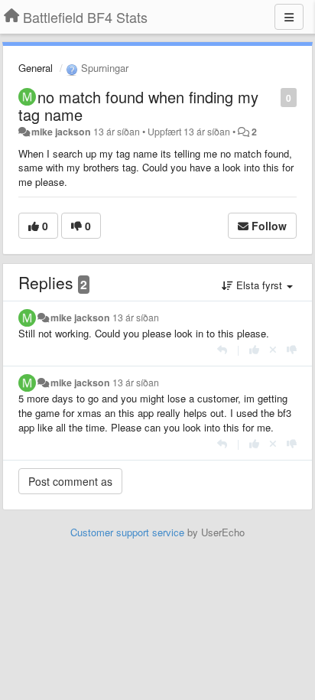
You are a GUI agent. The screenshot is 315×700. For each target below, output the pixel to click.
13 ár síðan (135, 317)
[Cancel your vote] (273, 349)
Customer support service (127, 532)
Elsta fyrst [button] (259, 285)
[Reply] (222, 349)
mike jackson (61, 131)
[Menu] (289, 17)
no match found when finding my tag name (138, 105)
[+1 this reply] (254, 349)
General (35, 67)
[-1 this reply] (292, 349)
